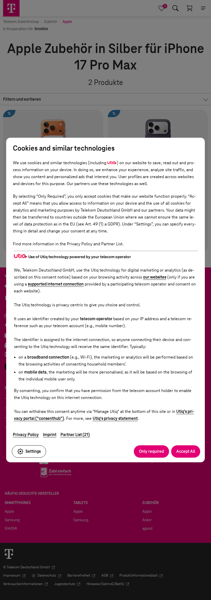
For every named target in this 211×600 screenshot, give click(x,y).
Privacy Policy (26, 434)
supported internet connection (56, 284)
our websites (154, 277)
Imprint (49, 434)
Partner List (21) (75, 434)
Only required (151, 451)
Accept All (185, 451)
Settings (33, 451)
